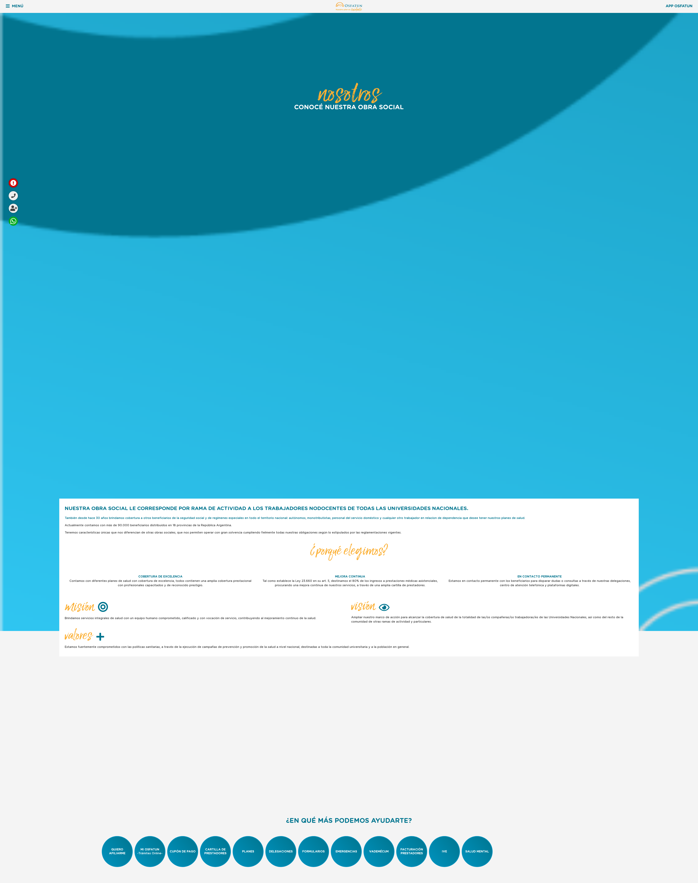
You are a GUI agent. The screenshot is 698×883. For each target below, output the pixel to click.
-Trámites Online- (150, 851)
